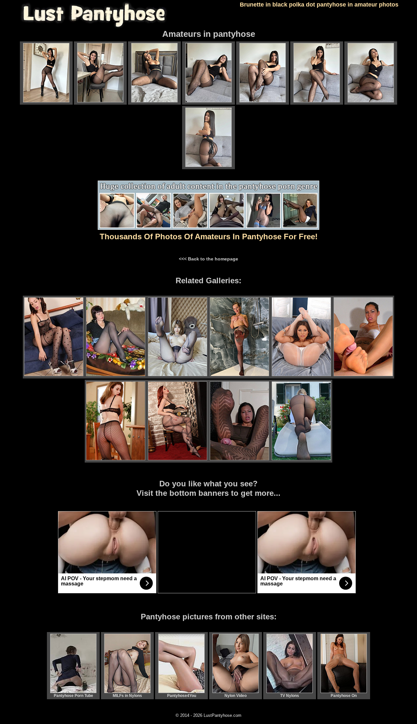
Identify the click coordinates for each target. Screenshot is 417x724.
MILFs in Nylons (127, 695)
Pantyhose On (344, 695)
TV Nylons (289, 695)
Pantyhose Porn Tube (73, 695)
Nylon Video (235, 695)
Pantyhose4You (181, 695)
